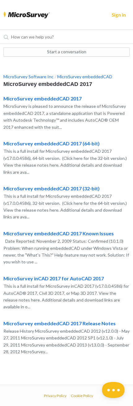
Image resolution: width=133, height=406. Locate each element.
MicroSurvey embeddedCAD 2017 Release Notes (59, 323)
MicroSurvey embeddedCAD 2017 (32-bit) (51, 188)
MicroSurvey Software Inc (28, 76)
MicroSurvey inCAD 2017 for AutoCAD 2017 (53, 278)
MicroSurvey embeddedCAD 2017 (42, 98)
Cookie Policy (82, 395)
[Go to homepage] (26, 15)
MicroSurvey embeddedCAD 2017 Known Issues (58, 233)
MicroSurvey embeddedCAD (84, 76)
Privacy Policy (55, 395)
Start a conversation (66, 51)
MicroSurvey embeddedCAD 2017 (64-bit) (51, 143)
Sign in (119, 15)
